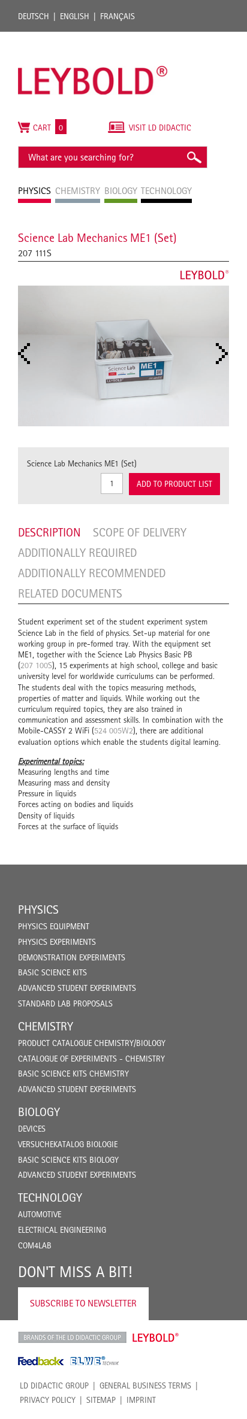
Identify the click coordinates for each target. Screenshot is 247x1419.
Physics (38, 909)
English (74, 16)
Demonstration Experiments (71, 957)
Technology (50, 1197)
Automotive (39, 1214)
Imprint (141, 1400)
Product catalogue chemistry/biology (91, 1043)
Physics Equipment (53, 926)
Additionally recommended (91, 573)
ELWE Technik (94, 1361)
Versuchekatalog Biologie (68, 1144)
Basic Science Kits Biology (68, 1160)
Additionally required (77, 552)
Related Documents (70, 593)
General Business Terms (145, 1385)
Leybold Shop (155, 1338)
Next (225, 353)
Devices (32, 1128)
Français (117, 16)
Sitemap (101, 1400)
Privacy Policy (48, 1400)
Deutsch (33, 16)
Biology (39, 1112)
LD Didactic (72, 1338)
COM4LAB (35, 1245)
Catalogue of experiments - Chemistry (91, 1058)
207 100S (36, 665)
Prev (27, 353)
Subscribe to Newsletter (83, 1303)
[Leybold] (93, 38)
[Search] (193, 157)
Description (49, 532)
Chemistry (45, 1026)
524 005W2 (113, 730)
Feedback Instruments (41, 1361)
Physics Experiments (57, 942)
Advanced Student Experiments (77, 988)
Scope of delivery (139, 532)
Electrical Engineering (62, 1230)
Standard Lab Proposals (65, 1003)
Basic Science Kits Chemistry (73, 1073)
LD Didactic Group (54, 1385)
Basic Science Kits (52, 972)
